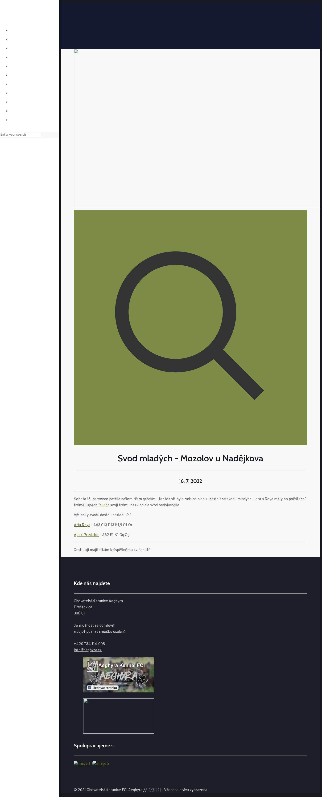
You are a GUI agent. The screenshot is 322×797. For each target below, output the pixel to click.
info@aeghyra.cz (88, 650)
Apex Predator (86, 535)
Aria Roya (82, 525)
